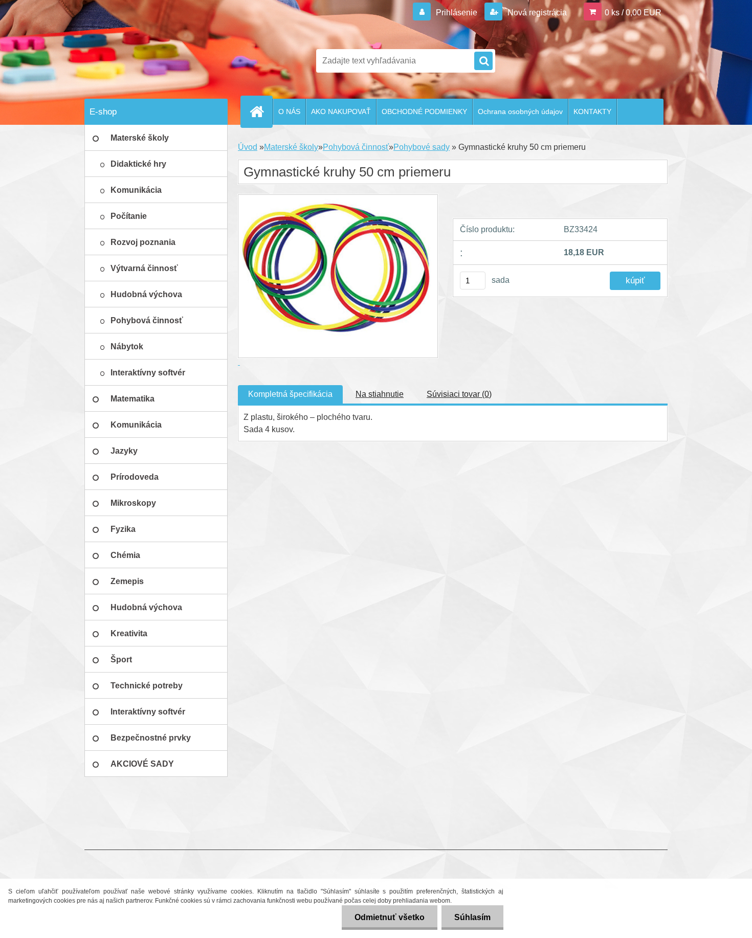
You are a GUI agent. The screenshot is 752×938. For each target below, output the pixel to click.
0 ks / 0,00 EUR (633, 12)
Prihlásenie (456, 12)
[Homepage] (261, 111)
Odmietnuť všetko (390, 917)
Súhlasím (472, 917)
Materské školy (291, 147)
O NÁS (289, 111)
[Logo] (154, 60)
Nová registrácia (536, 12)
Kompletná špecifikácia (290, 394)
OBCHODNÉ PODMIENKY (424, 111)
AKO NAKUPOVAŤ (341, 111)
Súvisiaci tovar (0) (459, 394)
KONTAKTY (592, 111)
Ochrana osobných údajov (520, 111)
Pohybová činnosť (356, 147)
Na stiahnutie (380, 394)
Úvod (247, 147)
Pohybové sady (421, 147)
